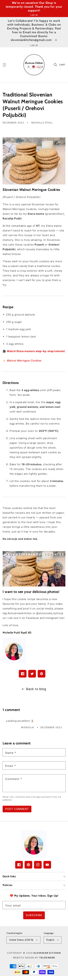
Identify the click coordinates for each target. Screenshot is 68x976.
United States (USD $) (21, 940)
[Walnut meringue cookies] (34, 160)
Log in (34, 15)
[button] (4, 65)
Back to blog (36, 689)
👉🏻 (22, 360)
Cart (62, 64)
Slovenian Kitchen (47, 953)
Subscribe (34, 915)
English (50, 940)
